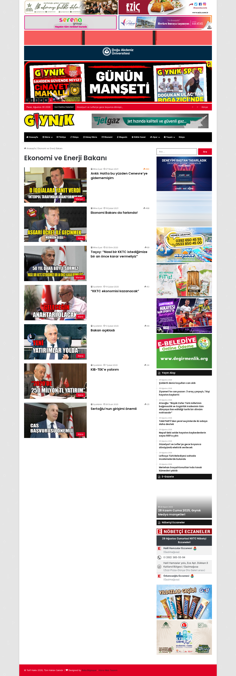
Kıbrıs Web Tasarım (108, 670)
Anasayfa (33, 137)
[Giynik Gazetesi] (49, 121)
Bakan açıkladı (103, 330)
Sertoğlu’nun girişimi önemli (114, 408)
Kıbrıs (47, 137)
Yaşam (169, 137)
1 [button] (27, 100)
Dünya (75, 137)
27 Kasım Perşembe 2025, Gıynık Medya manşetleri (182, 512)
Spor (155, 137)
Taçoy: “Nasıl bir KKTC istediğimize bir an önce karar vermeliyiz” (119, 254)
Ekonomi (108, 137)
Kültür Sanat (140, 137)
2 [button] (31, 100)
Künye (205, 107)
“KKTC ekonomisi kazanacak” (115, 291)
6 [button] (51, 100)
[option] (184, 500)
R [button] (46, 100)
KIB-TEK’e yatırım (105, 369)
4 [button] (41, 100)
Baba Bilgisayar (89, 670)
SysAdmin (97, 286)
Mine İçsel (97, 169)
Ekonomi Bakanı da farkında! (114, 212)
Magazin (123, 137)
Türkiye (62, 137)
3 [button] (36, 100)
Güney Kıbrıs (91, 137)
